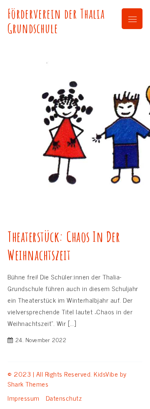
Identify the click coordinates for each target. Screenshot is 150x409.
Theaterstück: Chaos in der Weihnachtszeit (64, 246)
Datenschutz (64, 397)
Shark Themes (28, 383)
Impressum (24, 397)
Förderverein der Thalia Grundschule (56, 21)
